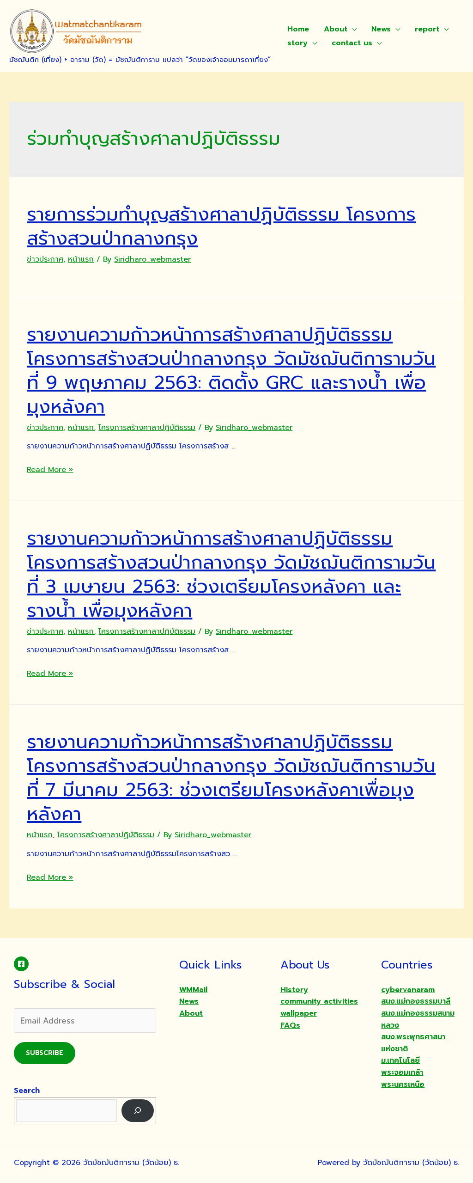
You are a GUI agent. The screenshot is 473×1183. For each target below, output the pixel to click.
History (294, 989)
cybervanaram (408, 989)
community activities (319, 1001)
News (381, 29)
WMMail (193, 989)
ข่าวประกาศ (45, 259)
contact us (352, 43)
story (297, 43)
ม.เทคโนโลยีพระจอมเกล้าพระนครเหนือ (402, 1072)
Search (27, 1090)
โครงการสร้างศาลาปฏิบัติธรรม (146, 427)
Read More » (50, 469)
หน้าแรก (81, 259)
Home (298, 29)
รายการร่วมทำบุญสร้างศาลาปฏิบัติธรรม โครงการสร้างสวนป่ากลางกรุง (221, 226)
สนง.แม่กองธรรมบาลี (415, 1001)
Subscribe (44, 1053)
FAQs (290, 1025)
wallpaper (298, 1013)
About (335, 29)
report (427, 29)
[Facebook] (21, 963)
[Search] (137, 1110)
